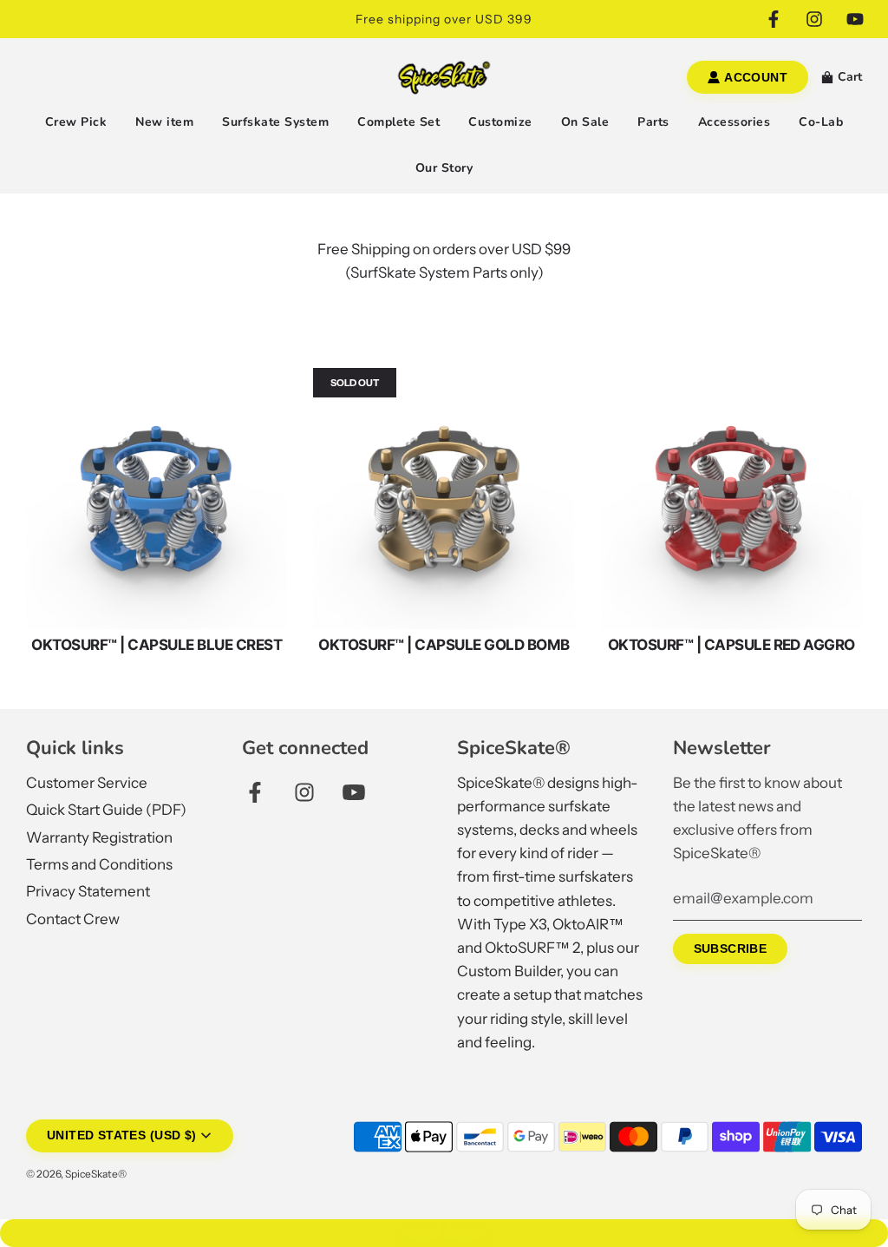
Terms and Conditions (99, 864)
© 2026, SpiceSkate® (76, 1173)
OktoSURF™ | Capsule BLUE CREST (156, 644)
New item (164, 122)
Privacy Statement (88, 891)
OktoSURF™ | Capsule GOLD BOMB (443, 644)
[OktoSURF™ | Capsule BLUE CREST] (156, 498)
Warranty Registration (99, 837)
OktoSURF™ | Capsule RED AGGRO (731, 644)
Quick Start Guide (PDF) (106, 809)
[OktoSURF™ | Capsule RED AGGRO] (731, 498)
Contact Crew (73, 919)
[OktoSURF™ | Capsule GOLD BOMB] (443, 498)
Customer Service (86, 782)
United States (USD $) (122, 1135)
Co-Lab (821, 122)
